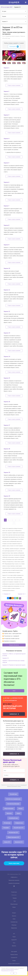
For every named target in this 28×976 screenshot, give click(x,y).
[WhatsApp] (17, 598)
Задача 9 (6, 245)
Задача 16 (7, 401)
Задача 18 (7, 449)
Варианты (14, 945)
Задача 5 (6, 163)
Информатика (19, 823)
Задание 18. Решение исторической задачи (13, 665)
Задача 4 (6, 138)
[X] (10, 598)
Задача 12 (7, 311)
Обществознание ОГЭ (13, 837)
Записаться (13, 714)
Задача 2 (6, 91)
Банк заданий (14, 951)
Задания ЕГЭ (14, 939)
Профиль (15, 898)
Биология (9, 813)
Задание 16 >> (22, 594)
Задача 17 (7, 425)
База (15, 901)
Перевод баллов (14, 954)
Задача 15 (7, 378)
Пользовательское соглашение (7, 970)
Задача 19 (7, 472)
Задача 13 (7, 333)
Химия (18, 813)
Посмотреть (12, 46)
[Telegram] (15, 598)
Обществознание (8, 808)
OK (13, 973)
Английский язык (13, 818)
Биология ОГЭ (18, 842)
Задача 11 (7, 290)
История (14, 912)
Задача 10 (7, 268)
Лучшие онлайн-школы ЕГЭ (14, 963)
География (6, 827)
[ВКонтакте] (8, 598)
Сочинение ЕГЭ (14, 957)
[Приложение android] (14, 886)
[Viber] (20, 598)
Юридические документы (14, 880)
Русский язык (13, 794)
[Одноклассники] (13, 598)
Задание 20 (5, 658)
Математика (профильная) (13, 799)
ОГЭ (14, 933)
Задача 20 (7, 496)
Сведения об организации (14, 883)
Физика (20, 808)
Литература (7, 823)
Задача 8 (6, 225)
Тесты (14, 942)
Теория (14, 936)
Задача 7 (6, 206)
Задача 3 (6, 115)
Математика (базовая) (13, 804)
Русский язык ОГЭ (18, 827)
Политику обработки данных (12, 969)
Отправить (13, 780)
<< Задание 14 (6, 594)
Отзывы (14, 960)
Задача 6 (6, 182)
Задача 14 (7, 356)
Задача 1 (6, 68)
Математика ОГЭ (13, 832)
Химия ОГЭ (7, 842)
